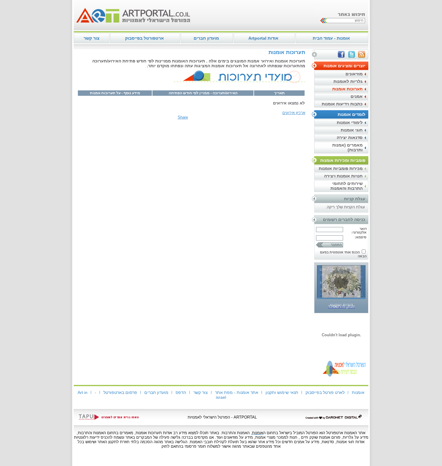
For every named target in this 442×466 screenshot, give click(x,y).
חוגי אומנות (352, 130)
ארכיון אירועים (293, 112)
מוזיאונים (354, 73)
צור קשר (92, 38)
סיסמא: (361, 237)
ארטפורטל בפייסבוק (144, 38)
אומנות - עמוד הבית (331, 38)
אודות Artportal (263, 38)
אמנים (357, 96)
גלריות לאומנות (348, 81)
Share (183, 117)
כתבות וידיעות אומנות (342, 103)
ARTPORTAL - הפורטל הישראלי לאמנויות (222, 417)
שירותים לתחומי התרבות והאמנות (346, 186)
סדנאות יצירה (350, 137)
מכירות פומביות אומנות (341, 168)
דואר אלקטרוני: (359, 230)
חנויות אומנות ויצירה (343, 176)
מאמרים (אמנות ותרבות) (347, 147)
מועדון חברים (206, 38)
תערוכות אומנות (347, 88)
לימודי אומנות (350, 122)
